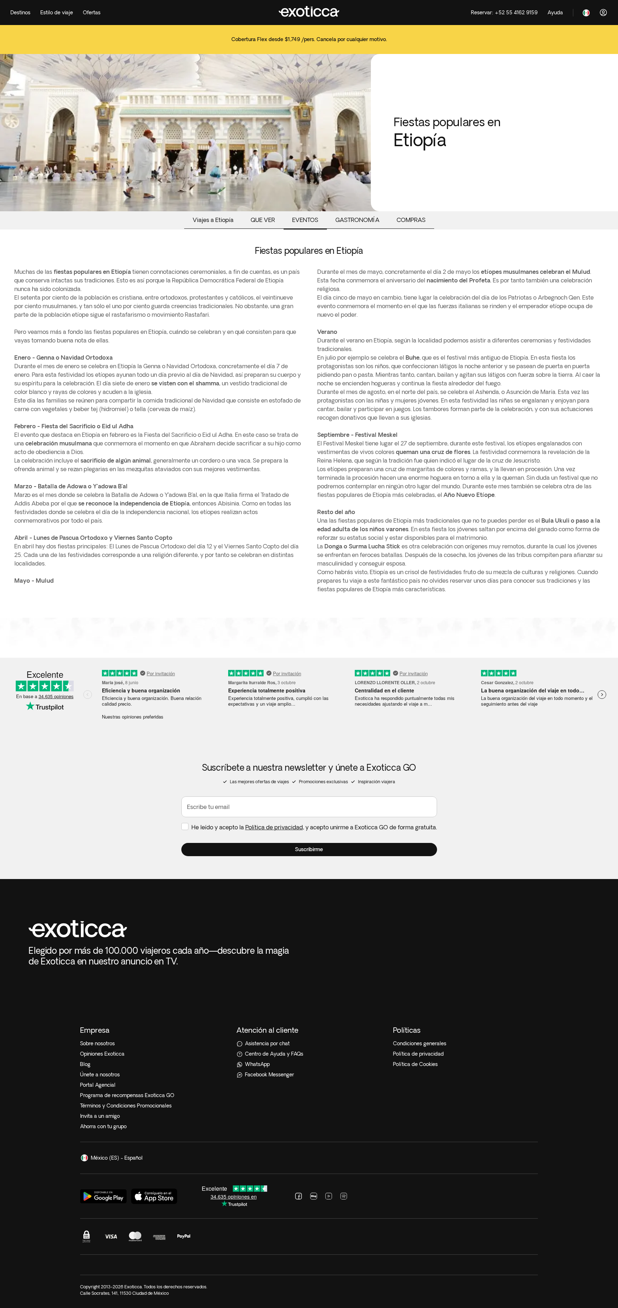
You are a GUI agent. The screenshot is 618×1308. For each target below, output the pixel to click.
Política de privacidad (274, 827)
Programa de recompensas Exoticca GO (127, 1095)
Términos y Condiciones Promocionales (126, 1106)
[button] (309, 849)
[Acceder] (603, 12)
